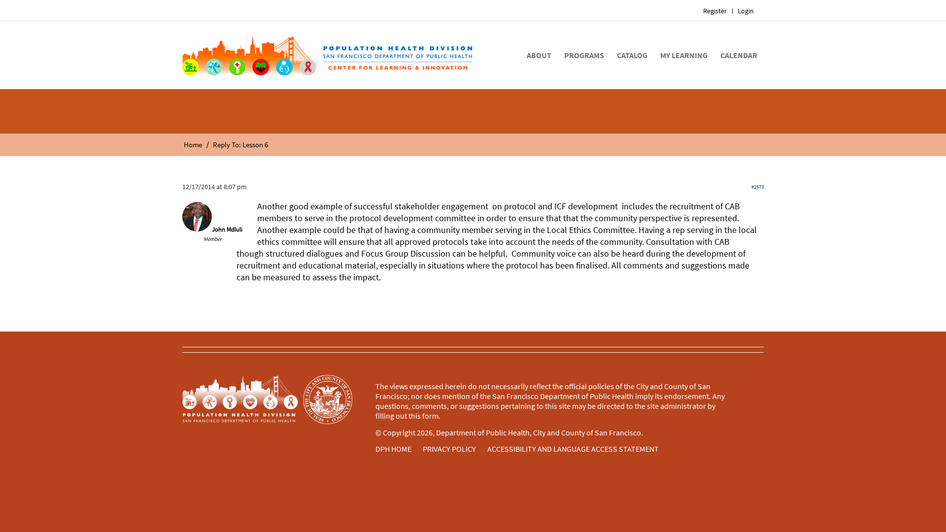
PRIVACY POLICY (449, 449)
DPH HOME (393, 449)
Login (746, 10)
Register (715, 10)
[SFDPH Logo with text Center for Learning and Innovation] (327, 55)
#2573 (757, 186)
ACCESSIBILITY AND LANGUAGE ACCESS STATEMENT (573, 449)
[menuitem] (715, 11)
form (430, 416)
